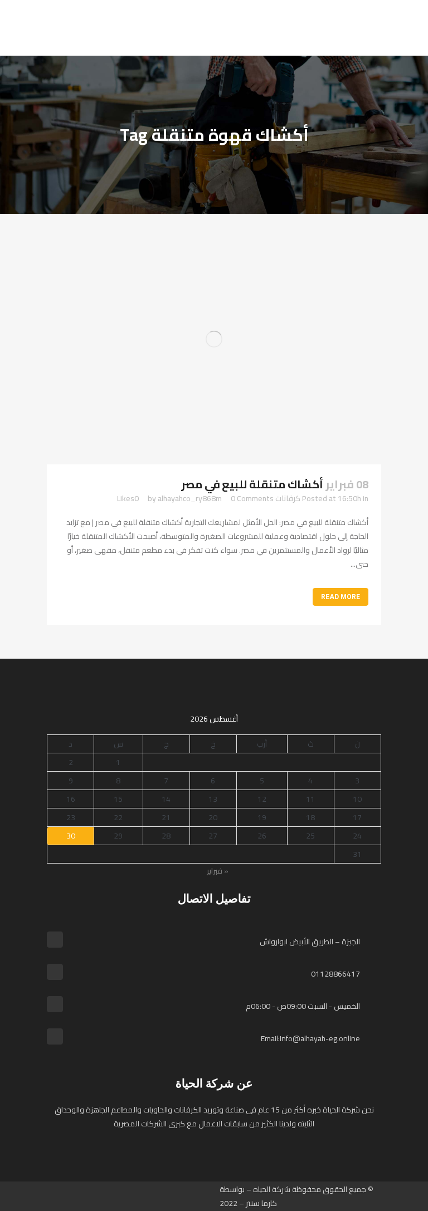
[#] (139, 1196)
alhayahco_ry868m (190, 498)
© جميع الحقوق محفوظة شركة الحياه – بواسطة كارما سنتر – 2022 (296, 1196)
